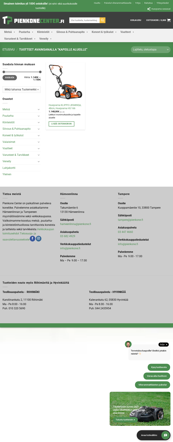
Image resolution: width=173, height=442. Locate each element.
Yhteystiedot (163, 3)
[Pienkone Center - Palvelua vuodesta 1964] (33, 20)
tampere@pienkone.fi (130, 219)
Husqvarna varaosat (160, 9)
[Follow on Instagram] (38, 238)
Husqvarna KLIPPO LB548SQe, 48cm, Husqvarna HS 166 (65, 107)
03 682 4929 (67, 236)
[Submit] (102, 20)
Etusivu (9, 49)
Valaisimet (9, 142)
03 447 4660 (125, 232)
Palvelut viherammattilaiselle (117, 3)
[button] (135, 20)
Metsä (8, 32)
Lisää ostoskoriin (61, 124)
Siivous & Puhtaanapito (70, 32)
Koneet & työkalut (102, 32)
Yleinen (7, 174)
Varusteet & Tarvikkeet (18, 38)
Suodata (9, 77)
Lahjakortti (9, 167)
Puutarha (24, 32)
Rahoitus (148, 3)
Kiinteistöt (43, 32)
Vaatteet (125, 32)
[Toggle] (39, 109)
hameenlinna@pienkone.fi (75, 224)
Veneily (43, 38)
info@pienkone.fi (70, 248)
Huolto (97, 3)
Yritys (138, 3)
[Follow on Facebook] (32, 238)
